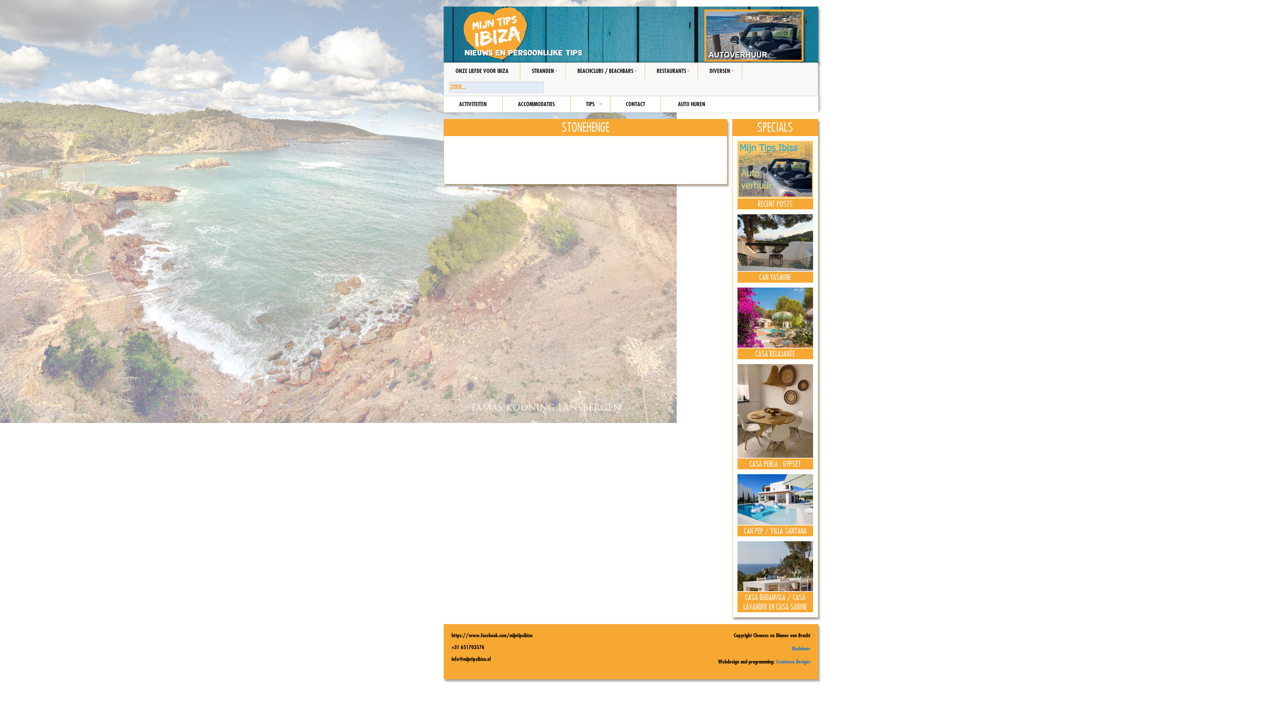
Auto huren (691, 104)
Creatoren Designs (793, 661)
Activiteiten (473, 104)
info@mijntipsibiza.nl (471, 659)
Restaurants (674, 73)
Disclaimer (801, 648)
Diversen (723, 73)
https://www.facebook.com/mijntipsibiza (492, 635)
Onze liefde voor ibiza (482, 70)
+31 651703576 (468, 647)
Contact (635, 104)
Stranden (546, 73)
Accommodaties (536, 104)
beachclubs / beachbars (608, 73)
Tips (595, 106)
